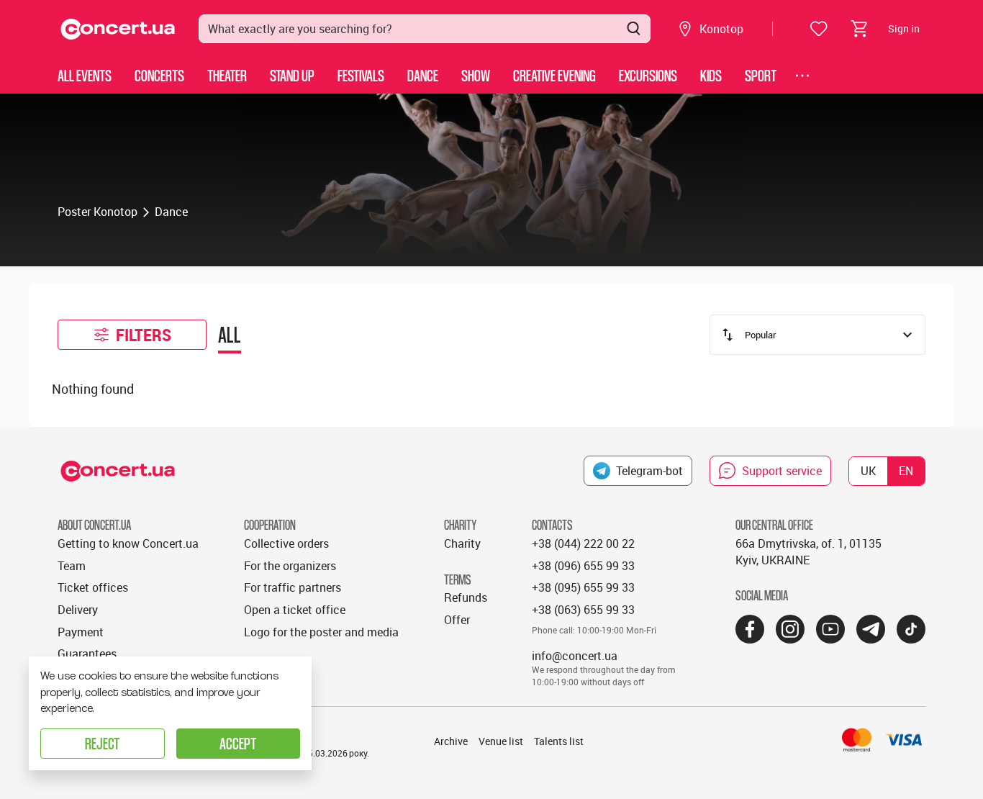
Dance (422, 75)
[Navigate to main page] (118, 29)
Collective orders (286, 543)
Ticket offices (93, 587)
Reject (102, 743)
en (906, 471)
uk (868, 471)
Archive (451, 741)
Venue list (501, 741)
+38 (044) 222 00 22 (583, 543)
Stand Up (292, 75)
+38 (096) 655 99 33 (583, 566)
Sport (760, 75)
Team (72, 566)
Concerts (159, 75)
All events (85, 75)
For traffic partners (292, 587)
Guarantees (87, 654)
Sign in (904, 28)
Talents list (559, 741)
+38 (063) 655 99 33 (583, 610)
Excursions (648, 75)
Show (475, 75)
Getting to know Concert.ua (128, 543)
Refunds (465, 597)
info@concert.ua (574, 656)
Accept (237, 743)
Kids (711, 75)
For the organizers (290, 566)
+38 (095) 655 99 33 (583, 587)
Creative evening (554, 75)
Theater (227, 75)
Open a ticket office (294, 610)
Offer (457, 620)
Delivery (78, 610)
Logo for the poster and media (321, 632)
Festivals (361, 75)
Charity (462, 543)
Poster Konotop (97, 212)
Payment (81, 632)
